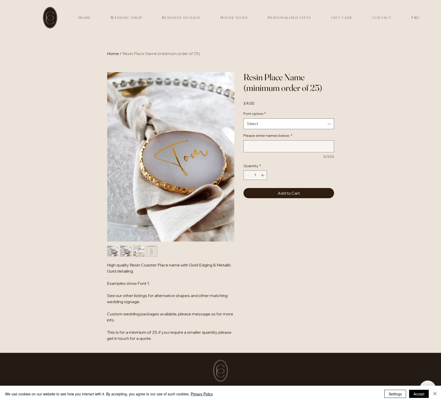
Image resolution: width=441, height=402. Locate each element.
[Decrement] (247, 175)
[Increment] (263, 175)
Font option (254, 113)
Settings (395, 393)
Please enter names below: (267, 135)
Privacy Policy (202, 393)
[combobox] (288, 123)
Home (113, 53)
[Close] (435, 394)
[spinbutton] (255, 175)
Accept (418, 393)
